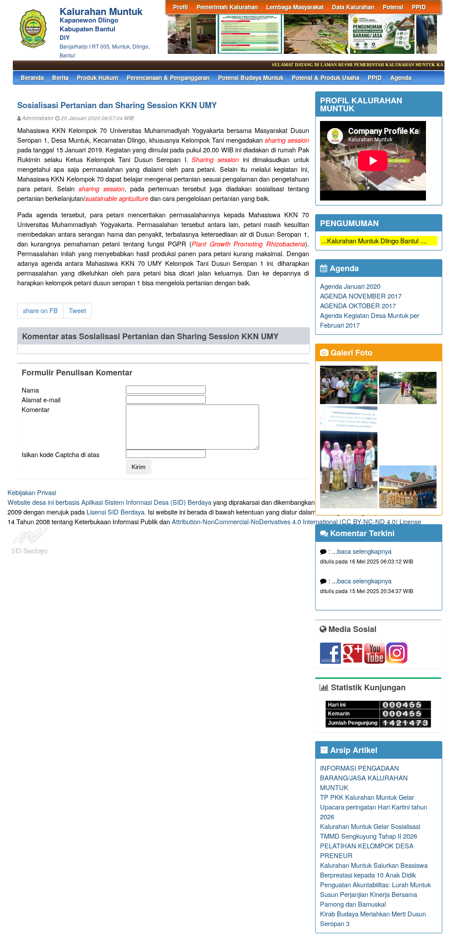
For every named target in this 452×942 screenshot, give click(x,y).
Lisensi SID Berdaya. (116, 511)
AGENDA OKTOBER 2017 (358, 305)
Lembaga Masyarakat (295, 7)
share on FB (40, 310)
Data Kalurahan (353, 7)
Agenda (400, 77)
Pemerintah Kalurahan (227, 7)
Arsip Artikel (352, 750)
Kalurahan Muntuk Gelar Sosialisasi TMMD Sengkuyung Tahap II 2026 (370, 830)
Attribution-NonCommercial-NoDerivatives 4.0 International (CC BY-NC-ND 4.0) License (296, 521)
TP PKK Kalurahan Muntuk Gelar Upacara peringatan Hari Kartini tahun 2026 (373, 806)
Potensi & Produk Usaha (325, 77)
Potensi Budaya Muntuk (250, 77)
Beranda (32, 77)
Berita (60, 77)
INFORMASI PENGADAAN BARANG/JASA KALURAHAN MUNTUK (364, 777)
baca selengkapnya (364, 551)
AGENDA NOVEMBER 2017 (361, 295)
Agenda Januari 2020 (350, 286)
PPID (419, 7)
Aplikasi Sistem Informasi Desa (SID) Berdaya (146, 502)
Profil (180, 7)
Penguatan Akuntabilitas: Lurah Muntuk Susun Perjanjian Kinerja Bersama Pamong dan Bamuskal (375, 894)
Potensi (393, 7)
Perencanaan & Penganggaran (168, 77)
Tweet (77, 310)
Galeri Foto (350, 352)
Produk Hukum (97, 77)
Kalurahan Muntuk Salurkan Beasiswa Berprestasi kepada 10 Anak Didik (374, 869)
